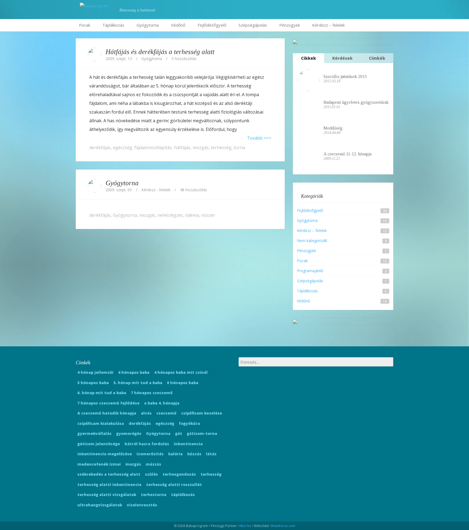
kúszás (194, 453)
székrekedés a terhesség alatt (108, 474)
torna (239, 147)
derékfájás (100, 147)
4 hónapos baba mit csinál (181, 372)
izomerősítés (150, 453)
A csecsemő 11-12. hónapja (348, 154)
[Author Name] (95, 54)
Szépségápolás (253, 25)
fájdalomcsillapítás (153, 147)
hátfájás (182, 147)
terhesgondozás (179, 474)
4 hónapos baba (134, 372)
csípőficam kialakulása (100, 423)
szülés (151, 474)
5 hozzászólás (184, 58)
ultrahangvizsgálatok (99, 504)
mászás (153, 464)
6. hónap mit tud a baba (101, 392)
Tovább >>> (259, 138)
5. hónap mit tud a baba (137, 382)
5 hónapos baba (93, 382)
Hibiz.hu (244, 525)
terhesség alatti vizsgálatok (106, 494)
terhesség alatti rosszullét (174, 484)
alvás (146, 413)
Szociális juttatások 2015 (345, 76)
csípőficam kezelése (201, 413)
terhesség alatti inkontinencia (109, 484)
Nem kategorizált (312, 240)
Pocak (84, 25)
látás (211, 453)
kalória (175, 453)
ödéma (192, 215)
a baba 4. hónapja (161, 403)
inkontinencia (188, 443)
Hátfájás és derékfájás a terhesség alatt (160, 51)
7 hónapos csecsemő (152, 392)
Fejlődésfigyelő (212, 25)
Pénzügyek (289, 25)
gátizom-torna (202, 433)
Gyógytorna (148, 25)
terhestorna (153, 494)
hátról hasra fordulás (147, 443)
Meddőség (333, 128)
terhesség (221, 147)
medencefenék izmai (99, 464)
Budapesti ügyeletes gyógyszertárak (356, 102)
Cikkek (308, 58)
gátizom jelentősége (98, 443)
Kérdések (342, 58)
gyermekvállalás (94, 433)
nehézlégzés (170, 215)
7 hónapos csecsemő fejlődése (108, 403)
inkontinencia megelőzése (104, 453)
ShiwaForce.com (282, 525)
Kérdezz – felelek (328, 25)
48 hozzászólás (193, 189)
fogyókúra (189, 423)
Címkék (377, 58)
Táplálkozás (113, 25)
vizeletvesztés (142, 504)
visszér (208, 215)
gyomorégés (128, 433)
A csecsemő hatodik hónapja (106, 413)
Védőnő (178, 25)
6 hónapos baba (182, 382)
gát (178, 433)
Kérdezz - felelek (155, 189)
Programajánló (310, 270)
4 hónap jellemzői (95, 372)
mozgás (201, 147)
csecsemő (166, 413)
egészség (122, 147)
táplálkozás (183, 494)
